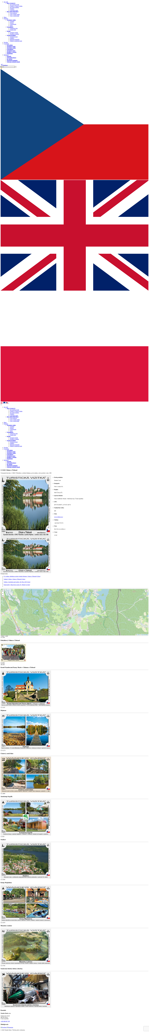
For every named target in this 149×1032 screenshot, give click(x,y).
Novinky (6, 42)
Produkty (6, 18)
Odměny (12, 9)
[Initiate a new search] (146, 591)
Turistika (12, 21)
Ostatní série (13, 29)
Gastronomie (13, 24)
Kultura (12, 22)
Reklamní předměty (15, 39)
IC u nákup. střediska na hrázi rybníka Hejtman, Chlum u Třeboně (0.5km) (22, 576)
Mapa (5, 17)
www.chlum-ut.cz (58, 517)
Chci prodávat (13, 13)
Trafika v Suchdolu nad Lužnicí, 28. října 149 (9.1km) (17, 582)
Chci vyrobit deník (14, 16)
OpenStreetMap (144, 634)
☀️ (1, 68)
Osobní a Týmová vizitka (16, 6)
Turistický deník (14, 32)
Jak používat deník (14, 4)
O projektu (6, 43)
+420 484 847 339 (5, 1021)
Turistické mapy (14, 36)
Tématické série (14, 28)
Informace (6, 55)
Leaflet (138, 634)
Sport (11, 25)
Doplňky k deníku (14, 34)
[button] (3, 591)
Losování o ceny (14, 10)
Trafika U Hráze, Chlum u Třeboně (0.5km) (14, 579)
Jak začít (6, 2)
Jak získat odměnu (14, 7)
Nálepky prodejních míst (16, 41)
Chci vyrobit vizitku (15, 14)
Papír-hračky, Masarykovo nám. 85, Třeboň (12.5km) (17, 584)
